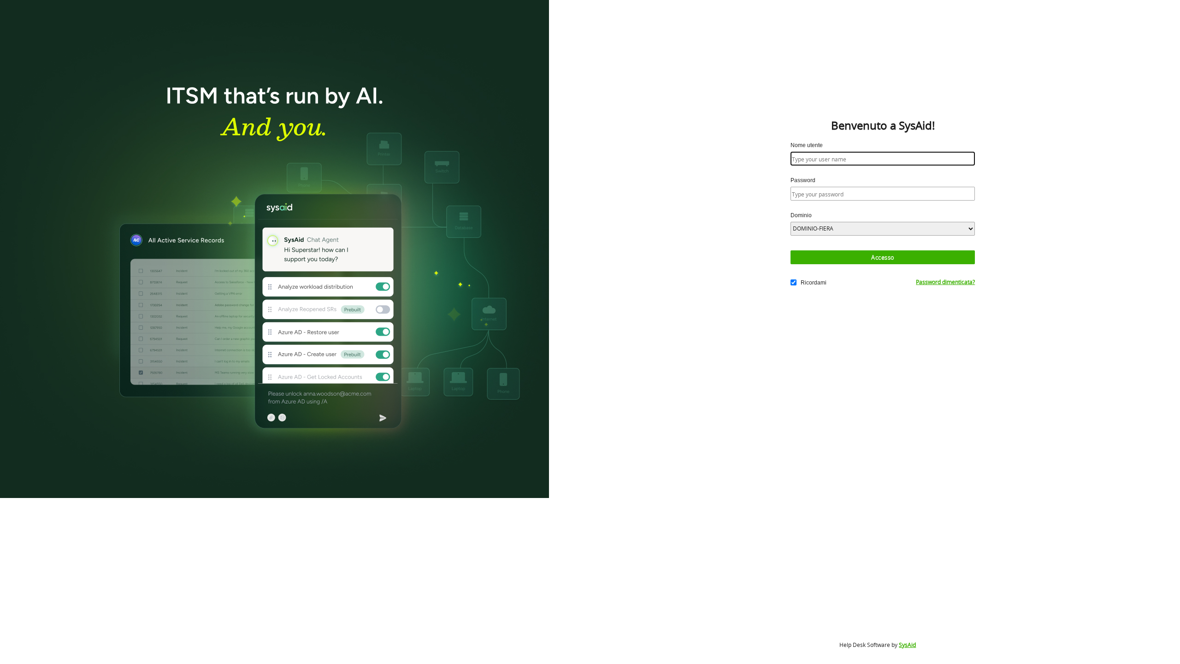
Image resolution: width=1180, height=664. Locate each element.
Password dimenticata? (945, 282)
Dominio (801, 215)
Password (803, 180)
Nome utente (807, 145)
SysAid (907, 645)
